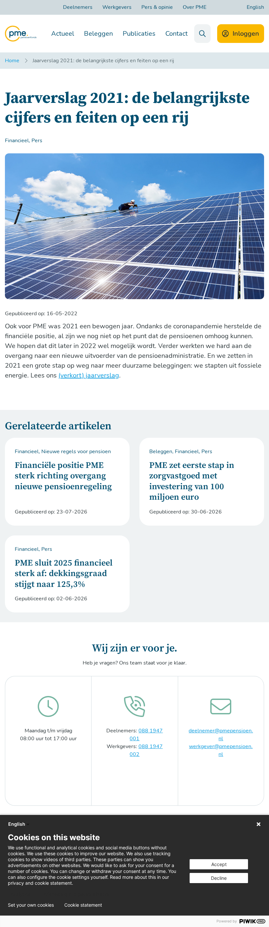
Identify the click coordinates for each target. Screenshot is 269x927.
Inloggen (246, 33)
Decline (219, 878)
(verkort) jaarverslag (88, 375)
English (255, 7)
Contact (176, 33)
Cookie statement (83, 905)
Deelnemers (78, 7)
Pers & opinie (157, 7)
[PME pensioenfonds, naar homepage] (20, 34)
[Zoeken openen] (202, 33)
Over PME (194, 7)
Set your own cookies (31, 905)
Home (12, 61)
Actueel (62, 33)
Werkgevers (117, 7)
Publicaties (139, 33)
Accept (219, 864)
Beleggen (98, 33)
